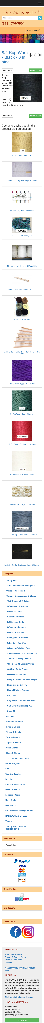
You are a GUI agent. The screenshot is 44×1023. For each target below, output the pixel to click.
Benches (9, 779)
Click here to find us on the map (19, 997)
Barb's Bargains (12, 763)
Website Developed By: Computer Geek (20, 969)
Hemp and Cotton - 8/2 (16, 684)
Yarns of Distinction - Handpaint (20, 585)
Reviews (8, 70)
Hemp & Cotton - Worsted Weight (21, 679)
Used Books (10, 800)
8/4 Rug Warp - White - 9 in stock (22, 474)
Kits (7, 768)
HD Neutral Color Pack (22, 319)
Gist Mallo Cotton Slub (16, 674)
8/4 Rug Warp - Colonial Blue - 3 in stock (22, 535)
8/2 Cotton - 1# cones (15, 627)
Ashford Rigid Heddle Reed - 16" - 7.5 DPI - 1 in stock (22, 353)
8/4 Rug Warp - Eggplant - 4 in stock (22, 384)
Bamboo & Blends (14, 721)
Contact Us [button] (23, 1020)
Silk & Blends (11, 747)
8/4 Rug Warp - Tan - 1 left (22, 155)
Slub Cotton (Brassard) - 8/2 (18, 705)
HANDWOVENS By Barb (16, 815)
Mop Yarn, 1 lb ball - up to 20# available (22, 266)
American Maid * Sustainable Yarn (21, 653)
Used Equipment (12, 789)
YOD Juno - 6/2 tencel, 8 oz (22, 236)
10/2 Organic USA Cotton (17, 601)
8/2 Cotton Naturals (14, 632)
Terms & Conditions (13, 959)
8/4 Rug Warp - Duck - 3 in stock (22, 414)
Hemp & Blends (12, 753)
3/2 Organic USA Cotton (17, 606)
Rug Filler (10, 695)
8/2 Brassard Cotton (15, 622)
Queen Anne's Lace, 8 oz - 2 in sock (22, 504)
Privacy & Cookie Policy (15, 957)
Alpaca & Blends (13, 742)
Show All (10, 711)
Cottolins (9, 716)
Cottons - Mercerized (15, 590)
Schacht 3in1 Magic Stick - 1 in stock (22, 289)
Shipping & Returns (13, 954)
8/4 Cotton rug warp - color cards (22, 210)
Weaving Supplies (13, 774)
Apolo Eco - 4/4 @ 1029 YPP (18, 658)
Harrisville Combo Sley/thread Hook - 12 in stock (22, 565)
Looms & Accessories (15, 784)
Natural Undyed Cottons (17, 690)
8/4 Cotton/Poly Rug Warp (17, 648)
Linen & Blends (12, 726)
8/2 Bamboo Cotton (15, 616)
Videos (8, 821)
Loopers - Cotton (13, 794)
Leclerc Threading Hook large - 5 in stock (22, 180)
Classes (8, 962)
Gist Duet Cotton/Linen (16, 669)
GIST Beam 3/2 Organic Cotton (19, 663)
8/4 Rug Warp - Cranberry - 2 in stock (22, 444)
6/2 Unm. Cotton (13, 611)
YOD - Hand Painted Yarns (17, 758)
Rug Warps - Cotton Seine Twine (20, 700)
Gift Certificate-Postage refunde (19, 810)
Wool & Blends (12, 737)
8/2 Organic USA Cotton (17, 637)
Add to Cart (36, 70)
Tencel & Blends (13, 732)
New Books (10, 805)
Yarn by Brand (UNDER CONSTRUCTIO (15, 827)
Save (27, 899)
